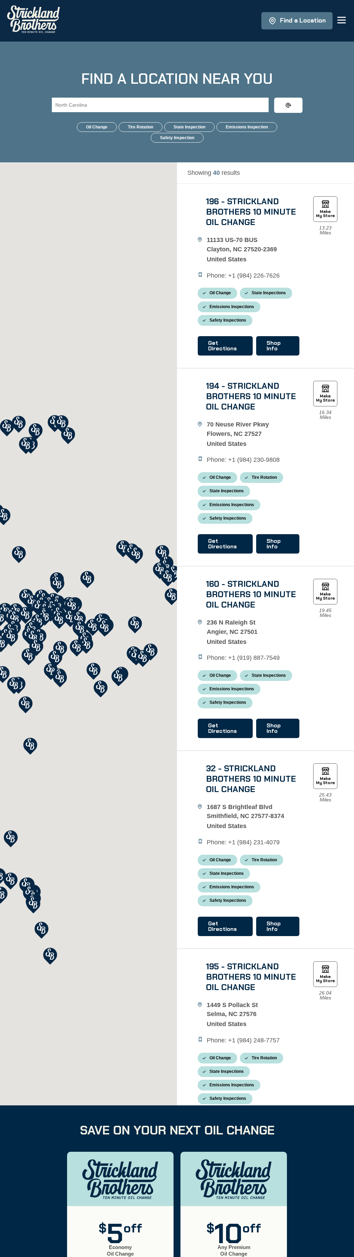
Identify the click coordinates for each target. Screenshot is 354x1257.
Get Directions (222, 345)
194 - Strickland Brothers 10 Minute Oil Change (251, 396)
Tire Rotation (140, 127)
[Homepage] (33, 20)
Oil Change (97, 127)
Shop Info (274, 345)
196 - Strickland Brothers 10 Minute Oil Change (251, 211)
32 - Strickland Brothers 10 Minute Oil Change (251, 778)
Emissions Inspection (247, 127)
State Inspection (189, 127)
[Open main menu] (341, 21)
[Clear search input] (288, 105)
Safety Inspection (177, 137)
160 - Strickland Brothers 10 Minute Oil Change (251, 594)
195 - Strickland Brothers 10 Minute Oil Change (251, 977)
